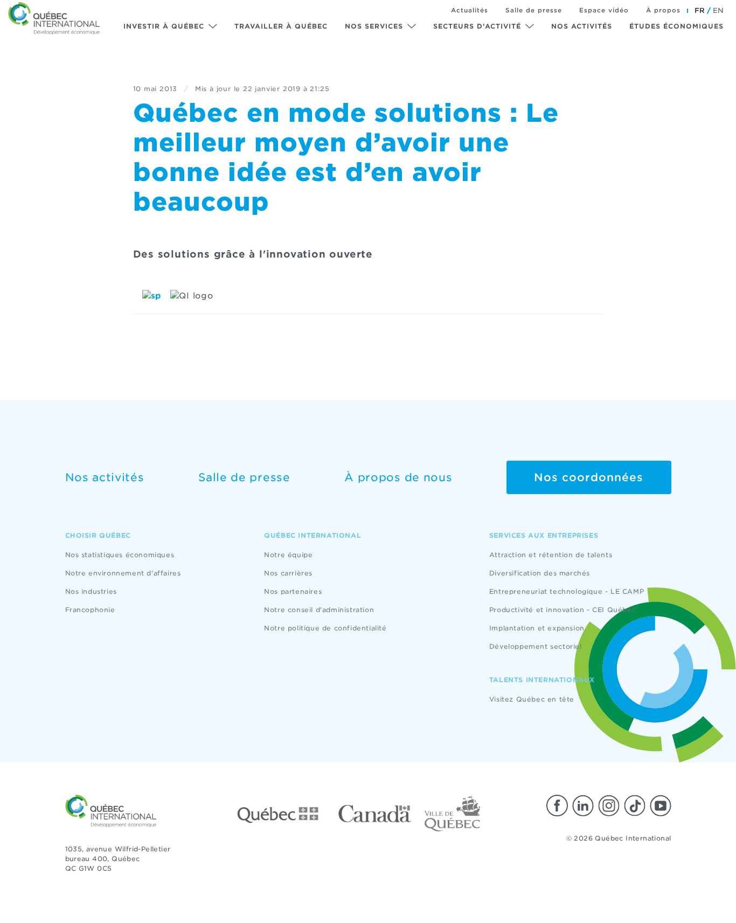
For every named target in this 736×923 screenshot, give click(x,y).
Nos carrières (288, 573)
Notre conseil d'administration (319, 610)
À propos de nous (398, 477)
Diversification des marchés (539, 573)
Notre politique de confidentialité (325, 628)
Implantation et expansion (537, 628)
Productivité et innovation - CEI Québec (562, 610)
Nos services (374, 26)
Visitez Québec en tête (531, 699)
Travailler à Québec (281, 26)
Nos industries (91, 591)
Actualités (469, 10)
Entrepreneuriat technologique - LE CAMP (566, 591)
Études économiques (676, 26)
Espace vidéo (604, 10)
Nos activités (581, 26)
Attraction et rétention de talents (550, 555)
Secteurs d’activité (477, 26)
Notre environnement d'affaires (123, 573)
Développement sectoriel (535, 646)
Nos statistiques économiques (120, 555)
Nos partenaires (293, 591)
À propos (663, 10)
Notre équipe (288, 555)
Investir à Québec (163, 26)
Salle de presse (533, 10)
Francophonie (90, 610)
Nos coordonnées (588, 477)
